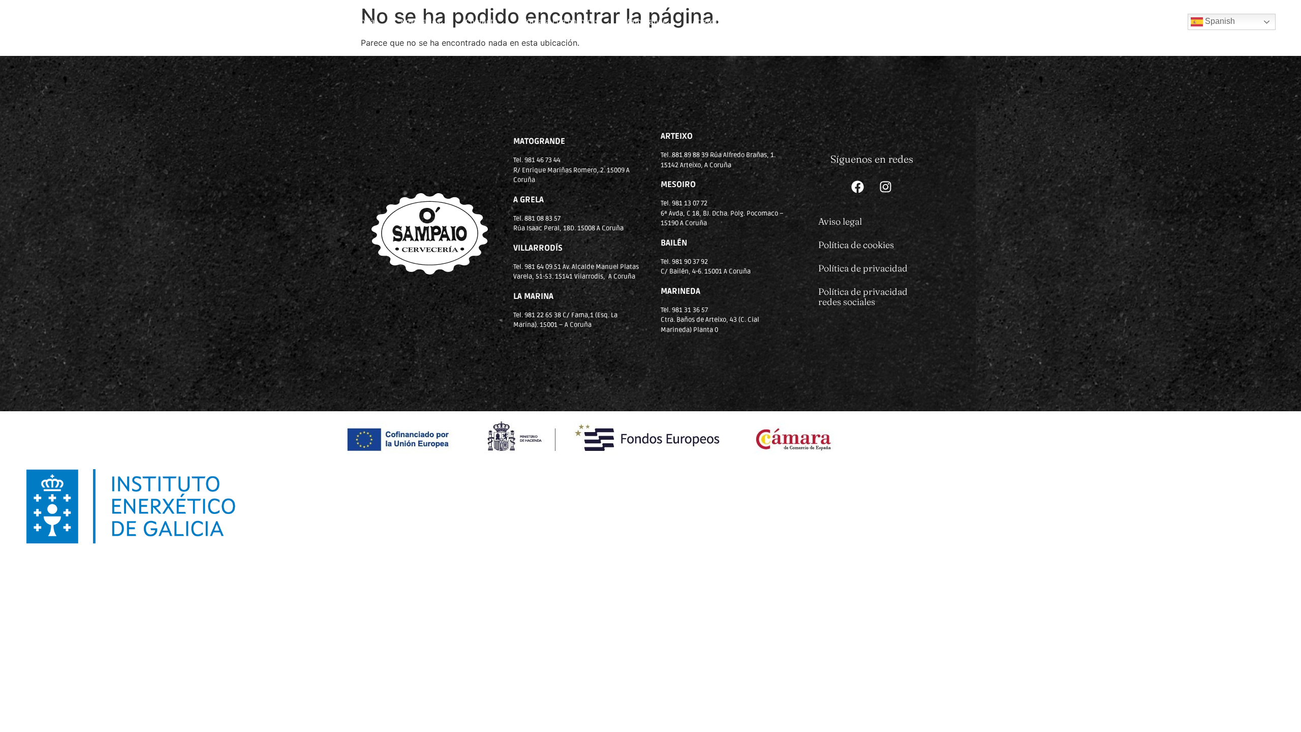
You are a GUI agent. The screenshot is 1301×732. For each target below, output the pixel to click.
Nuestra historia (346, 21)
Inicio (283, 21)
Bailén (814, 21)
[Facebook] (858, 187)
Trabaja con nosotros (561, 21)
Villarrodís (760, 21)
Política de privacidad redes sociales (863, 297)
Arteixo (705, 21)
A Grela (978, 21)
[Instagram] (886, 187)
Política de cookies (856, 245)
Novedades (420, 21)
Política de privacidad (863, 268)
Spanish (1219, 21)
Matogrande (645, 21)
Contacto (482, 21)
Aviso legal (840, 221)
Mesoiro (926, 21)
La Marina (868, 21)
